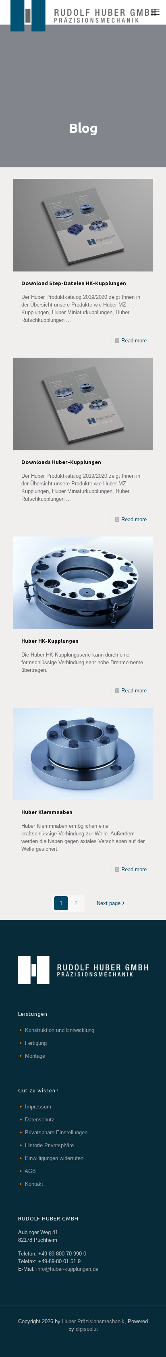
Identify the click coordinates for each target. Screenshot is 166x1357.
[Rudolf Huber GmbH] (83, 12)
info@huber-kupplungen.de (66, 1269)
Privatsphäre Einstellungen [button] (56, 1132)
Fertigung (36, 1043)
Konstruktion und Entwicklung (59, 1030)
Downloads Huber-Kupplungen (61, 462)
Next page (108, 903)
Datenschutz (39, 1120)
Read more (134, 341)
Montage (35, 1056)
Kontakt (34, 1184)
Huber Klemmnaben (47, 812)
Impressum (38, 1107)
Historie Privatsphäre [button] (49, 1145)
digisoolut (87, 1329)
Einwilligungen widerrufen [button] (54, 1158)
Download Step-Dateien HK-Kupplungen (73, 283)
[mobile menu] (155, 12)
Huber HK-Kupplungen (50, 641)
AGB (30, 1171)
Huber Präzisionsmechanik (93, 1321)
